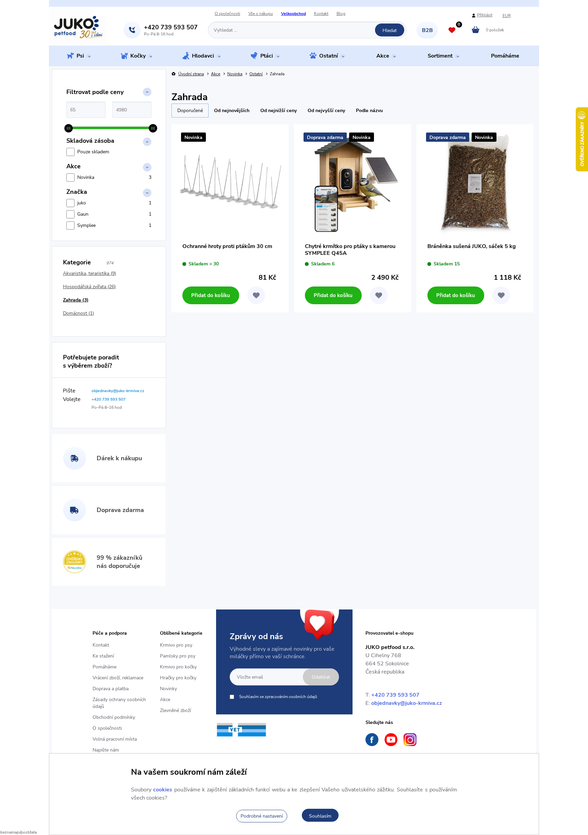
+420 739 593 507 (395, 695)
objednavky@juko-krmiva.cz (406, 703)
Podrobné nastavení (262, 816)
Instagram (410, 739)
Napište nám (106, 750)
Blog (341, 13)
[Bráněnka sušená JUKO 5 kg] (475, 183)
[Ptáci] (254, 56)
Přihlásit (484, 15)
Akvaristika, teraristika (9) (89, 273)
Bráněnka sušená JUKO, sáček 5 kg (471, 246)
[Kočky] (124, 56)
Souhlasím (320, 816)
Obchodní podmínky (114, 717)
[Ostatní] (313, 56)
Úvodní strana (191, 74)
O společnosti (227, 13)
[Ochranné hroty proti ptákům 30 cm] (230, 183)
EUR (507, 15)
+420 (171, 27)
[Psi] (70, 56)
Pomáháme (104, 667)
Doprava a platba (111, 688)
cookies (162, 789)
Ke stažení (103, 656)
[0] (451, 30)
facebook (371, 739)
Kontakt (321, 13)
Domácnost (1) (78, 313)
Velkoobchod (293, 13)
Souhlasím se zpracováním (278, 696)
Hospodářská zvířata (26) (89, 286)
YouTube (391, 739)
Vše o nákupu (260, 13)
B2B (427, 30)
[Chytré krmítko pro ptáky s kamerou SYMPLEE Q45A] (352, 183)
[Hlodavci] (185, 56)
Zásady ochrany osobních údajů (119, 703)
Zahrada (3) (75, 300)
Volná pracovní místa (115, 739)
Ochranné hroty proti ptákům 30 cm (227, 246)
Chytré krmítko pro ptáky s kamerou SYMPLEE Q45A (350, 250)
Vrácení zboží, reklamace (118, 678)
